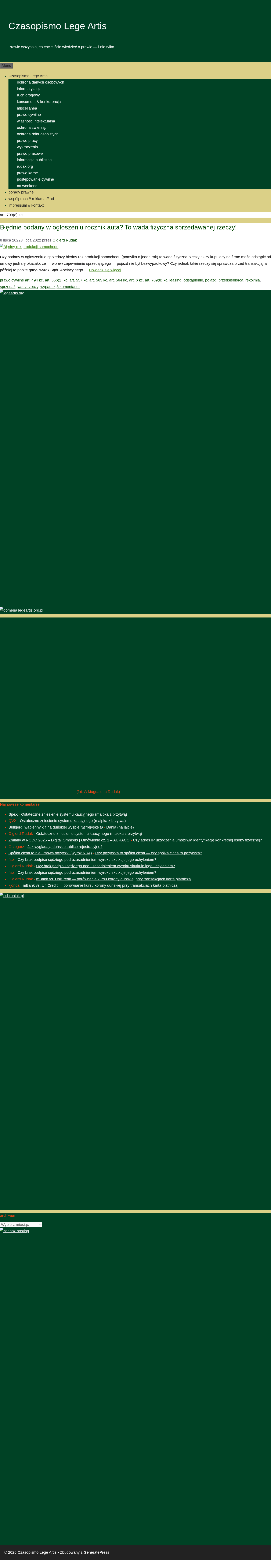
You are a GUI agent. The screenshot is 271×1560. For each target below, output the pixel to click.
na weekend (27, 186)
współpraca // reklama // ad (31, 199)
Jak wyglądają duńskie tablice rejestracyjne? (65, 847)
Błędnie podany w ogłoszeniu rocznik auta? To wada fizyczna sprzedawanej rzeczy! (118, 227)
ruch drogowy (28, 95)
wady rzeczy (28, 287)
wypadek (47, 287)
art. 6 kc (136, 280)
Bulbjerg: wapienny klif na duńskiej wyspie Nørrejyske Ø (55, 827)
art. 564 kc (118, 280)
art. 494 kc (34, 280)
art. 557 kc (78, 280)
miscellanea (27, 108)
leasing (175, 280)
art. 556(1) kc (56, 280)
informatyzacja (29, 89)
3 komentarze (68, 287)
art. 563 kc (98, 280)
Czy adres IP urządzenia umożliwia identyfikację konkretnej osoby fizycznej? (197, 840)
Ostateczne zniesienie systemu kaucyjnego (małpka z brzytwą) (74, 814)
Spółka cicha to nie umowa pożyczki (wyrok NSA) (50, 853)
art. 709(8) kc (156, 280)
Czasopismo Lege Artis (57, 26)
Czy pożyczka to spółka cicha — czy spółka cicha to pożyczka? (148, 853)
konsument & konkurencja (39, 102)
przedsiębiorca (230, 280)
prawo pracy (27, 141)
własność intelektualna (36, 121)
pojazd (210, 280)
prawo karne (27, 173)
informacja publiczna (34, 160)
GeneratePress (96, 1552)
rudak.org (25, 166)
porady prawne (21, 192)
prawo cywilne (29, 115)
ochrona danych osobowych (40, 82)
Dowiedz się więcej (105, 270)
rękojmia (252, 280)
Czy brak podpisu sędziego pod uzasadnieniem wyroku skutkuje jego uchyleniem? (87, 860)
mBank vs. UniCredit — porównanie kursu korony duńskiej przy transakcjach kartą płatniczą (113, 879)
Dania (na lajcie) (120, 827)
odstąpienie (193, 280)
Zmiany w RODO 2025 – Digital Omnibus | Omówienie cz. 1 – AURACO (69, 840)
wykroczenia (27, 147)
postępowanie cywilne (35, 179)
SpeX (13, 814)
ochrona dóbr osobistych (37, 134)
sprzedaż (7, 287)
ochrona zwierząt (31, 127)
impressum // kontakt (26, 205)
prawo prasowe (30, 153)
